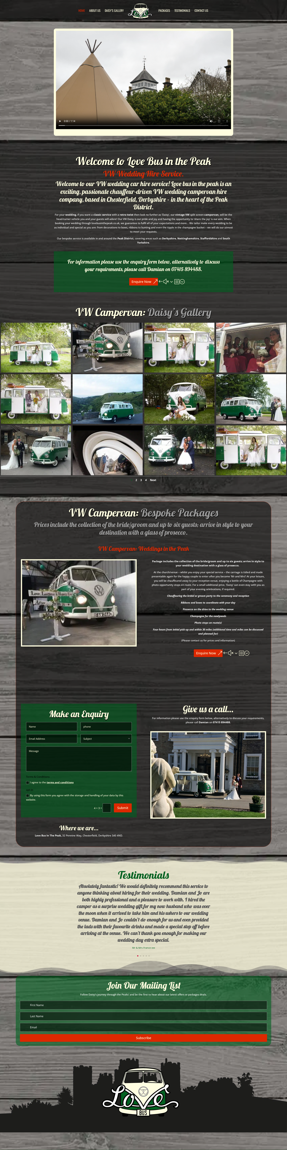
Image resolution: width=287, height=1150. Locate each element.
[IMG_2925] (251, 371)
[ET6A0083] (179, 371)
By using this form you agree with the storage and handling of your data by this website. (74, 797)
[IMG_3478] (108, 371)
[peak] (108, 422)
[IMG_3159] (36, 474)
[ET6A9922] (36, 422)
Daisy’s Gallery (114, 11)
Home (81, 11)
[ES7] (108, 474)
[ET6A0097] (36, 371)
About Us (94, 11)
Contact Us (201, 11)
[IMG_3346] (179, 474)
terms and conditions (60, 782)
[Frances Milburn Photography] (251, 422)
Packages (164, 11)
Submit (122, 808)
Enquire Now (141, 281)
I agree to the (52, 782)
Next (153, 480)
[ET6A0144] (179, 422)
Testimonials (182, 11)
